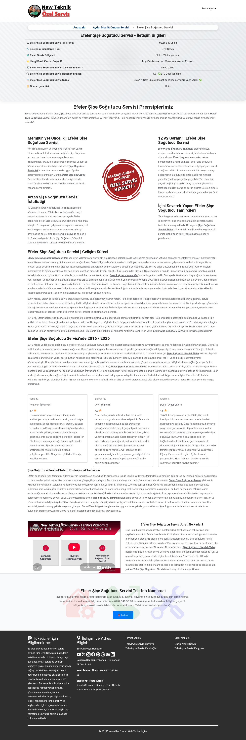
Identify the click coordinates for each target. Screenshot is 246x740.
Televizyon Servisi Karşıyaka (189, 648)
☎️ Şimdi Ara (123, 615)
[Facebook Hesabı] (93, 655)
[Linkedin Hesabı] (113, 655)
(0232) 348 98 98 (167, 42)
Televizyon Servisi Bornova (140, 643)
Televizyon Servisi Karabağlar (141, 648)
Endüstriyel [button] (208, 8)
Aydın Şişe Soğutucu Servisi (111, 27)
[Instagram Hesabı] (88, 655)
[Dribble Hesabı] (103, 655)
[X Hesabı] (83, 655)
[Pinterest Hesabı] (98, 655)
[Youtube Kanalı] (79, 655)
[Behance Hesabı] (108, 655)
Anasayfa (79, 27)
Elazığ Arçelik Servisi (185, 643)
